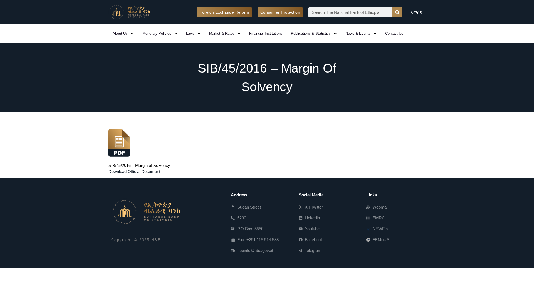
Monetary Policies (156, 33)
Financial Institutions (266, 33)
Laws (190, 33)
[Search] (397, 12)
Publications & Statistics (311, 33)
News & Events (357, 33)
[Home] (145, 212)
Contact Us (394, 33)
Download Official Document (134, 171)
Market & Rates (221, 33)
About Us (120, 33)
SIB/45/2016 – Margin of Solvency (139, 165)
